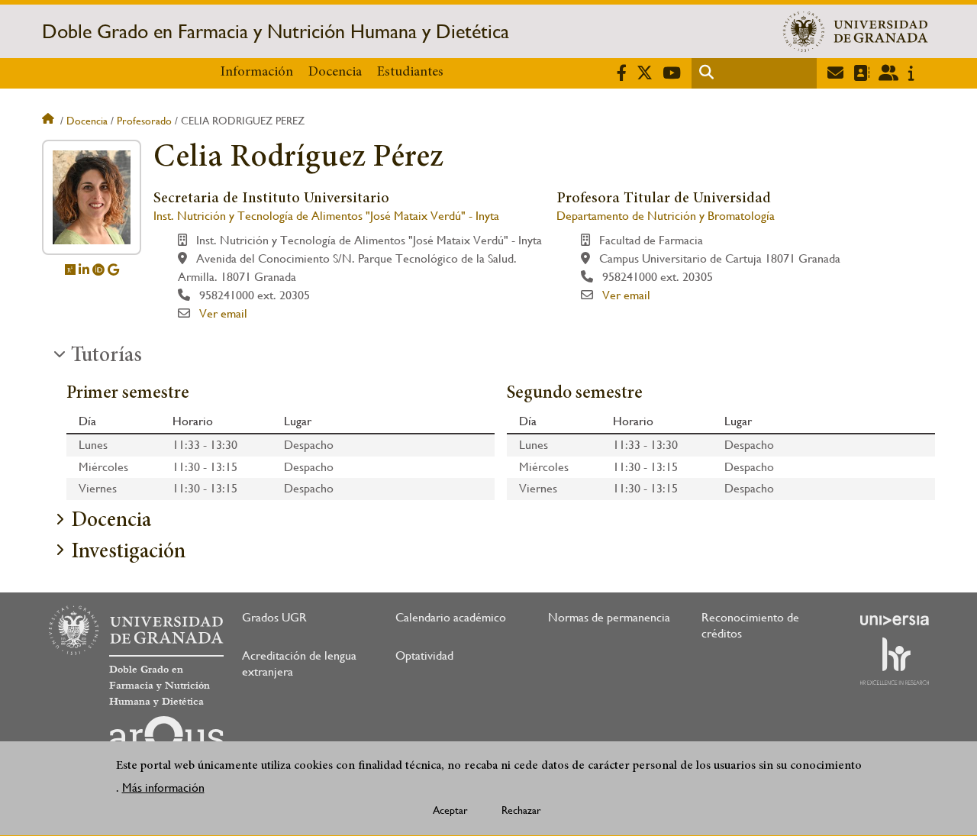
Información (257, 72)
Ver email (223, 313)
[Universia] (894, 620)
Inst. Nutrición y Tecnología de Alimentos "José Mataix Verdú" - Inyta (326, 215)
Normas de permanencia (609, 617)
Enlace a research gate (70, 269)
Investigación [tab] (128, 552)
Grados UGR (274, 617)
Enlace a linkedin (84, 269)
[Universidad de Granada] (855, 31)
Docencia (335, 72)
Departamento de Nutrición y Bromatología (665, 215)
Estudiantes (410, 72)
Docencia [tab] (111, 521)
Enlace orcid (98, 269)
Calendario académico (450, 617)
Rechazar (521, 810)
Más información (163, 787)
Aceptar (450, 810)
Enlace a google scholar (113, 269)
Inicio (49, 120)
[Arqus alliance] (166, 740)
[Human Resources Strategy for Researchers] (894, 661)
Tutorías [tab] (106, 356)
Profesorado (144, 121)
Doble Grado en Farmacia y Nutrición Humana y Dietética (275, 31)
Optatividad (424, 655)
